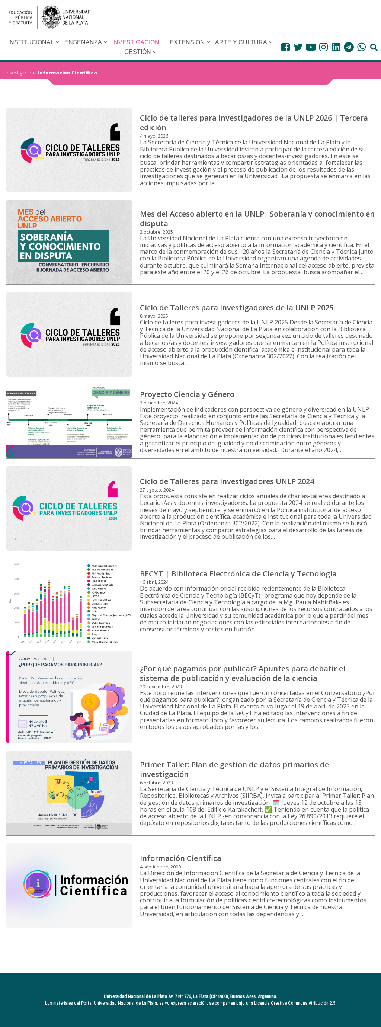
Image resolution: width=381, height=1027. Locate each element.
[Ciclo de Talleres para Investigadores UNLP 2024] (69, 508)
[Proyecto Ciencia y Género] (69, 421)
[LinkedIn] (336, 47)
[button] (58, 42)
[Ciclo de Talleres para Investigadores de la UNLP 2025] (69, 334)
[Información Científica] (69, 885)
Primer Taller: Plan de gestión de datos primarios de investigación (234, 769)
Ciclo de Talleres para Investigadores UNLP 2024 (227, 481)
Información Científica (67, 72)
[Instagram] (323, 47)
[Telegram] (349, 47)
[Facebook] (286, 47)
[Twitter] (298, 47)
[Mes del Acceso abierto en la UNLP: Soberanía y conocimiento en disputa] (69, 242)
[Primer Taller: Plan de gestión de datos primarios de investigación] (69, 793)
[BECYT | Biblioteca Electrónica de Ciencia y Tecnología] (69, 601)
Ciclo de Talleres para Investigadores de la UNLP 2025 (236, 308)
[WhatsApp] (361, 47)
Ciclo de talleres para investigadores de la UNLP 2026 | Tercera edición (254, 122)
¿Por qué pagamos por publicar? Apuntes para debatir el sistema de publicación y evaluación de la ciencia (242, 673)
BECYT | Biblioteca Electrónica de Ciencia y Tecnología (238, 574)
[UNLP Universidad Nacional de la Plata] (49, 17)
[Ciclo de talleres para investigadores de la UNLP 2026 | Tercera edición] (69, 150)
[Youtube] (311, 47)
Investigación (20, 72)
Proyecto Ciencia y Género (187, 394)
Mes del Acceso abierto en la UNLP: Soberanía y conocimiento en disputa (257, 218)
